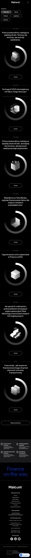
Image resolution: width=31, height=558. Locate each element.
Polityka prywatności (15, 503)
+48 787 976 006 (15, 513)
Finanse (5, 16)
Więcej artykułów (15, 423)
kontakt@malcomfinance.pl (15, 514)
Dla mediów (15, 499)
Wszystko (6, 12)
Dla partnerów (15, 497)
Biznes (16, 12)
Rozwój (5, 20)
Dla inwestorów (15, 501)
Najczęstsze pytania (15, 506)
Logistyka (16, 16)
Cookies (15, 505)
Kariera (15, 495)
